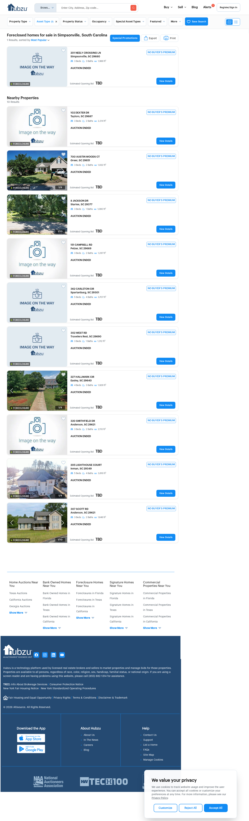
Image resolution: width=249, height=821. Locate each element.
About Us (89, 735)
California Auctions (20, 600)
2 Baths (89, 121)
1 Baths (89, 209)
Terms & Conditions (84, 697)
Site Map (148, 755)
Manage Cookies (153, 760)
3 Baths (89, 61)
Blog (195, 7)
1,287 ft (102, 253)
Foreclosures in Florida (90, 593)
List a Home (150, 745)
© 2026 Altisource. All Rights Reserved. (27, 707)
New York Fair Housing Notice (21, 688)
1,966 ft (102, 61)
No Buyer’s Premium (161, 52)
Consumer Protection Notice (66, 684)
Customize (165, 808)
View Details (165, 81)
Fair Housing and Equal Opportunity (29, 697)
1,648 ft (102, 517)
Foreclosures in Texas (89, 600)
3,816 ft (102, 473)
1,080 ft (102, 209)
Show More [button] (16, 613)
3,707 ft (102, 297)
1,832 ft (102, 165)
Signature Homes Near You (122, 584)
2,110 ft (102, 429)
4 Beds (77, 385)
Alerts (208, 7)
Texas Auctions (18, 593)
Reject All (190, 808)
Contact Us (150, 735)
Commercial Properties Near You (156, 584)
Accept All (215, 808)
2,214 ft (102, 121)
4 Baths (89, 297)
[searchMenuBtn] (133, 8)
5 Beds (77, 297)
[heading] (144, 38)
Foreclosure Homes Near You (89, 584)
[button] (11, 170)
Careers (88, 745)
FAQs (146, 750)
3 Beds (77, 61)
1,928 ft (102, 385)
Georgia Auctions (19, 606)
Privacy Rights (62, 697)
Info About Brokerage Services (25, 684)
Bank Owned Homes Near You (57, 584)
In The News (91, 740)
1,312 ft (101, 341)
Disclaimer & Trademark (112, 697)
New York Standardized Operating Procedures (68, 688)
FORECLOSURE (21, 84)
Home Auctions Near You (23, 584)
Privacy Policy (160, 798)
